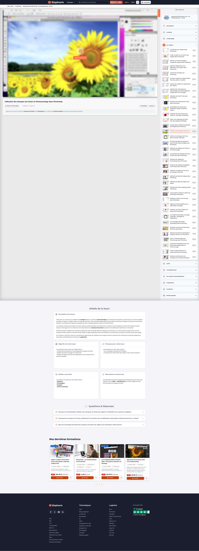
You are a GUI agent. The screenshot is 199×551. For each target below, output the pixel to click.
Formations (18, 6)
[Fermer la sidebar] (158, 13)
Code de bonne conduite (56, 539)
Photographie (83, 530)
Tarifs (132, 2)
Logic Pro (111, 528)
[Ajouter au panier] (70, 477)
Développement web (85, 523)
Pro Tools (111, 532)
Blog (50, 537)
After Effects (112, 525)
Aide (50, 518)
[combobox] (93, 2)
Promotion (116, 2)
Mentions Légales (54, 532)
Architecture (82, 514)
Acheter (60, 477)
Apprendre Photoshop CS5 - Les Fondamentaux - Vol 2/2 (37, 6)
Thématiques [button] (85, 505)
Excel (110, 518)
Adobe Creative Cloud (115, 516)
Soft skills (81, 532)
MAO (80, 509)
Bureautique (82, 516)
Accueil (11, 6)
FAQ (50, 521)
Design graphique (84, 511)
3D (80, 518)
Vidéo (80, 521)
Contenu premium (80, 57)
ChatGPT (111, 530)
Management (83, 528)
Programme (180, 9)
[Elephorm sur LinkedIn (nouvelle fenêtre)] (62, 512)
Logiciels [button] (113, 505)
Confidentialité (53, 525)
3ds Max (111, 535)
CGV (50, 523)
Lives (126, 2)
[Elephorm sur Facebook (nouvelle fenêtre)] (50, 512)
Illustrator (111, 523)
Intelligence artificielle (85, 525)
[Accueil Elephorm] (55, 505)
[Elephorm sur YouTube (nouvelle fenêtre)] (58, 512)
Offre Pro (51, 528)
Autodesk (111, 514)
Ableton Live (112, 521)
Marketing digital (83, 535)
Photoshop (112, 511)
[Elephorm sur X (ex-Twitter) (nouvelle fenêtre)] (54, 512)
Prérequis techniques (55, 542)
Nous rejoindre (53, 530)
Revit (110, 509)
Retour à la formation (13, 106)
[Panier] (137, 2)
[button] (97, 484)
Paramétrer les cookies (55, 535)
